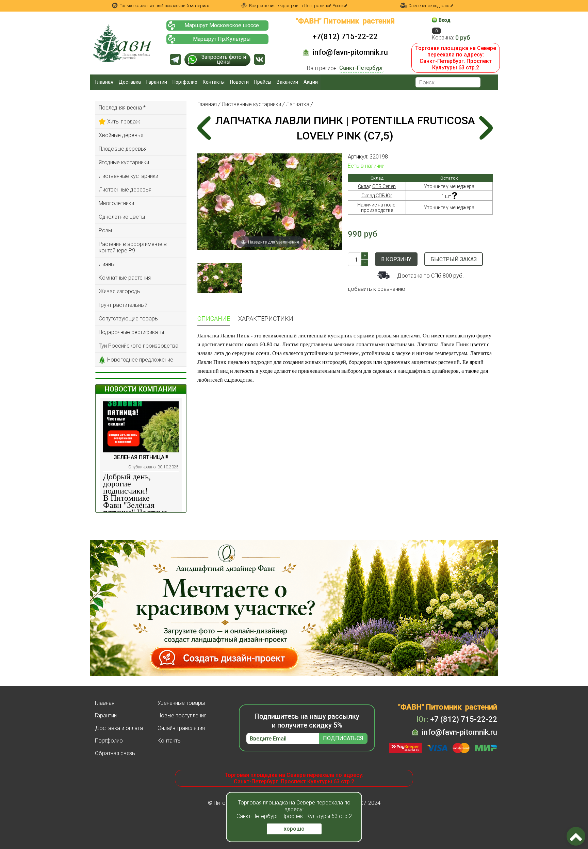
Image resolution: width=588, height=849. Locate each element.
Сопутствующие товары (129, 318)
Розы (105, 230)
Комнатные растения (125, 277)
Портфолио (185, 82)
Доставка (130, 82)
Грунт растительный (123, 305)
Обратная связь (115, 753)
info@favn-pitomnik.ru (350, 52)
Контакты (214, 82)
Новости (239, 82)
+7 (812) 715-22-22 (456, 719)
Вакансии (287, 82)
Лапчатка (297, 104)
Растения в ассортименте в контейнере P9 (133, 247)
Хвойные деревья (121, 135)
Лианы (107, 264)
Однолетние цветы (122, 217)
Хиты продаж (123, 121)
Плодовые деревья (123, 149)
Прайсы (262, 82)
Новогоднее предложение (140, 359)
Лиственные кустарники (128, 176)
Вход (445, 20)
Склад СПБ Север (377, 186)
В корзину (396, 259)
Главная (104, 82)
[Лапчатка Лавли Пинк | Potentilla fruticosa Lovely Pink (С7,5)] (219, 277)
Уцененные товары (181, 703)
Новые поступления (182, 715)
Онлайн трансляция (181, 728)
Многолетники (116, 203)
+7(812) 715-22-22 (345, 36)
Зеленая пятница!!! (141, 457)
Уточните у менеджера (449, 186)
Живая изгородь (119, 291)
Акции (311, 82)
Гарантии (156, 82)
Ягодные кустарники (124, 162)
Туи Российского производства (138, 346)
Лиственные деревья (125, 189)
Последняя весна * (122, 107)
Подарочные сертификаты (131, 332)
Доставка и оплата (119, 728)
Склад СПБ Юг (376, 195)
